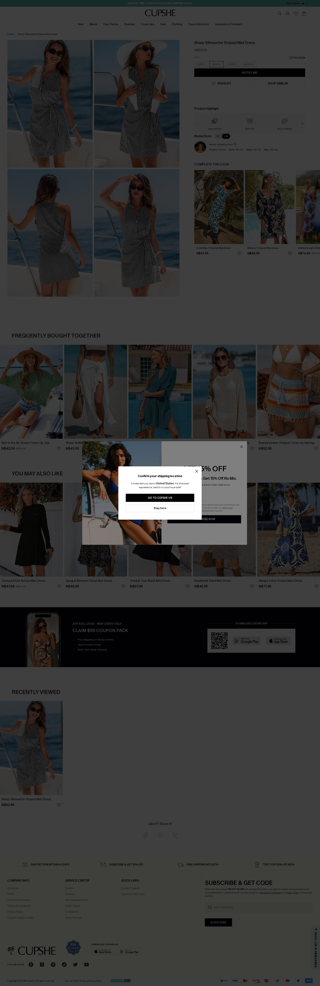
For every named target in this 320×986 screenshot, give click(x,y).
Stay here (160, 508)
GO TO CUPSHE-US (160, 498)
